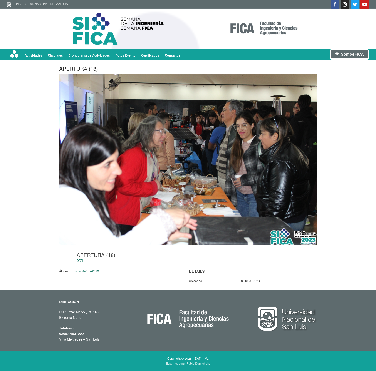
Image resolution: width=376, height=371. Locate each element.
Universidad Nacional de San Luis (39, 4)
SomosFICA (352, 54)
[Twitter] (355, 4)
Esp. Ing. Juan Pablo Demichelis (188, 363)
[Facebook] (335, 4)
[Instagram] (345, 4)
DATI (80, 260)
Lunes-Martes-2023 (85, 271)
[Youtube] (364, 4)
